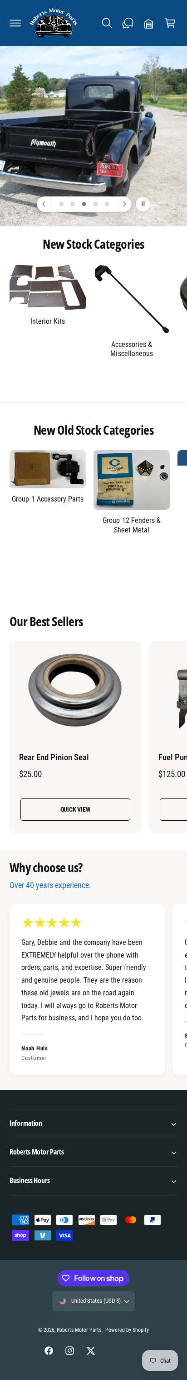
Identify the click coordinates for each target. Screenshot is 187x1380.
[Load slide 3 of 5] (84, 204)
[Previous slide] (44, 204)
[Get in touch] (128, 23)
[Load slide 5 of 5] (107, 204)
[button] (15, 23)
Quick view (75, 809)
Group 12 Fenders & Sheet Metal (131, 525)
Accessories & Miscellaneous (131, 349)
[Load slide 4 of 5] (95, 204)
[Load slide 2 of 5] (73, 204)
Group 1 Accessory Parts (47, 499)
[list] (93, 990)
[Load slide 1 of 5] (61, 204)
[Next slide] (124, 204)
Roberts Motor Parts (79, 1330)
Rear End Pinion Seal (54, 757)
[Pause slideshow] (143, 204)
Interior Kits (47, 321)
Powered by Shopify (127, 1330)
